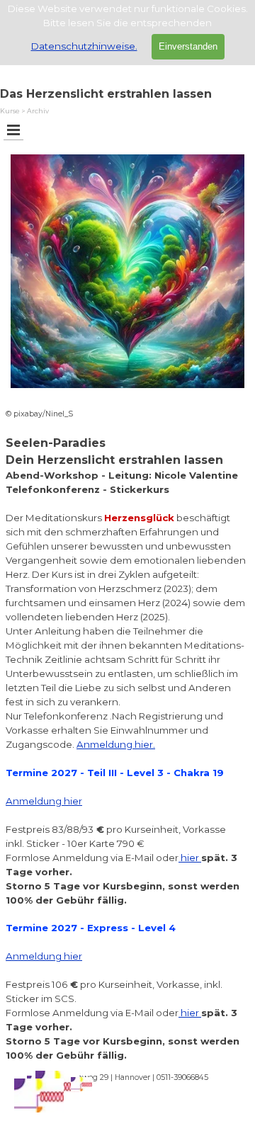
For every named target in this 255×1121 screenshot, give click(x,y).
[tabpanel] (127, 734)
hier (189, 857)
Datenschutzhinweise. (84, 46)
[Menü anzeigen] (13, 130)
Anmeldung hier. (115, 744)
